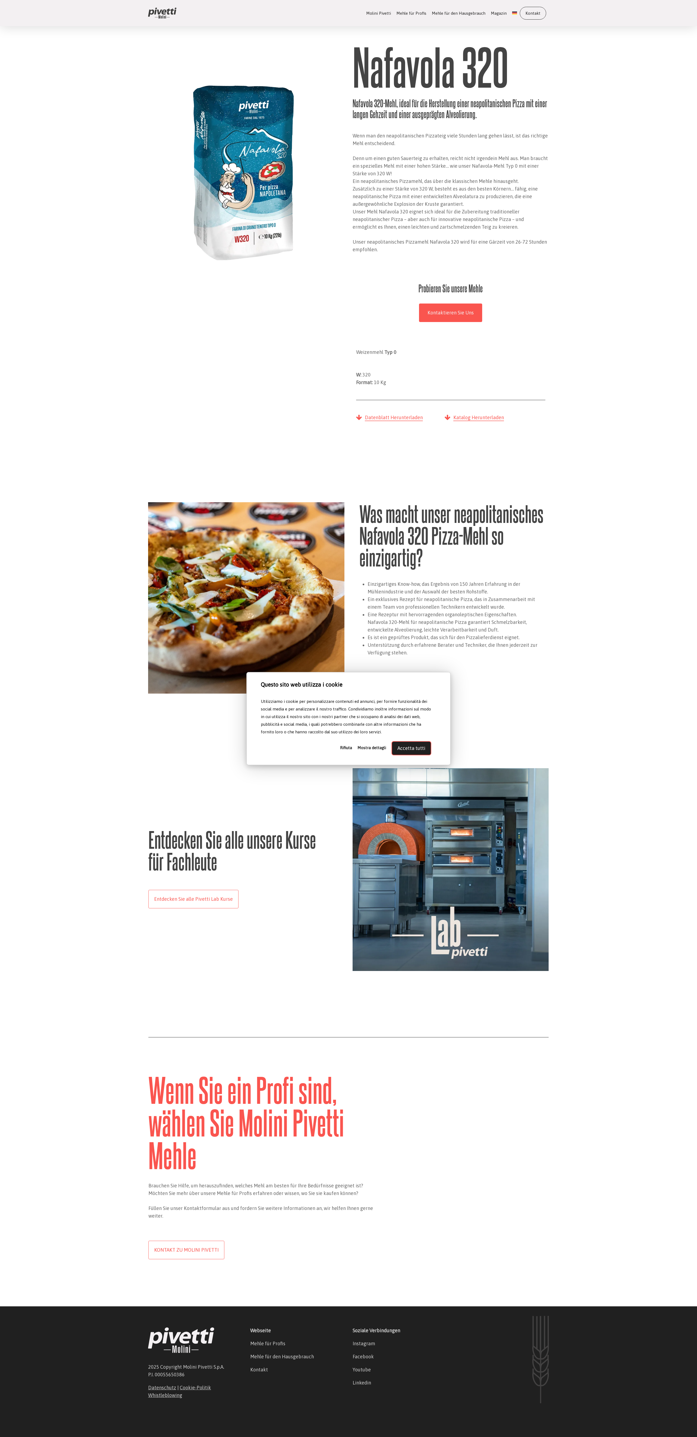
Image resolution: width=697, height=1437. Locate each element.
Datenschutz (162, 1387)
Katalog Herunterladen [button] (478, 417)
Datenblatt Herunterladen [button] (394, 417)
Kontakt (259, 1369)
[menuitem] (514, 13)
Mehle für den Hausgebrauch (282, 1356)
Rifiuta (346, 747)
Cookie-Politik (195, 1387)
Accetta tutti (411, 748)
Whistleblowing (165, 1395)
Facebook (363, 1356)
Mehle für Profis (267, 1343)
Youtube (362, 1369)
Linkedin (362, 1383)
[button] (450, 313)
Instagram (364, 1343)
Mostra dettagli (371, 747)
